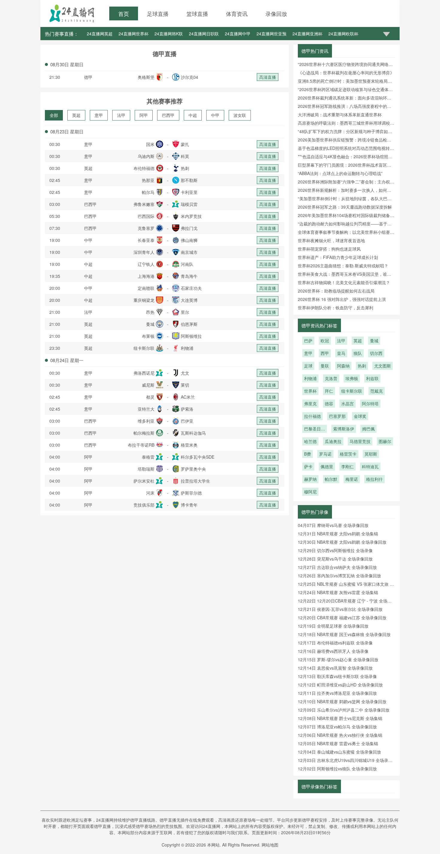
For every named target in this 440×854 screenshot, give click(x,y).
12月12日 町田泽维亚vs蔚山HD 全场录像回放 (340, 685)
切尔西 (376, 353)
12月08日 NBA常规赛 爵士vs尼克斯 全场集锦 (340, 718)
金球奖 (360, 416)
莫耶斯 (371, 454)
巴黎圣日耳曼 (314, 429)
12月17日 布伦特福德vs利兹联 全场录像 (335, 643)
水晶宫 (347, 403)
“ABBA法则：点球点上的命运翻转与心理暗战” (340, 173)
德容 (329, 403)
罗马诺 (325, 454)
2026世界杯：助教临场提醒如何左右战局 (336, 291)
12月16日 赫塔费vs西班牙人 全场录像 (333, 651)
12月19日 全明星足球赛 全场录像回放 (333, 626)
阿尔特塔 (370, 403)
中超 (193, 115)
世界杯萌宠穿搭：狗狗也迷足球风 (329, 249)
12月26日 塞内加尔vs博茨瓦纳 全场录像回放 (339, 576)
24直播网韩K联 (168, 34)
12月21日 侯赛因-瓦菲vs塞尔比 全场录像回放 (340, 609)
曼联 (325, 366)
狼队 (357, 353)
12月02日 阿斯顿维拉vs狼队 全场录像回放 (337, 769)
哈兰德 (310, 441)
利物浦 (310, 378)
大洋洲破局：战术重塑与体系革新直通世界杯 (340, 115)
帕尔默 (331, 479)
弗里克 (310, 403)
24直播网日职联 (204, 34)
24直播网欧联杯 (343, 34)
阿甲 (143, 115)
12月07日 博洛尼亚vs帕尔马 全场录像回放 (337, 727)
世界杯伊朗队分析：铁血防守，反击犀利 (335, 308)
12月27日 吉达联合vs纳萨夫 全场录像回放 (337, 567)
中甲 (215, 115)
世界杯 (310, 391)
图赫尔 (385, 441)
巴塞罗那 (337, 416)
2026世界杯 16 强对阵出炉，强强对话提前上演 (342, 299)
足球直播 (158, 13)
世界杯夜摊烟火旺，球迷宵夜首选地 (331, 240)
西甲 (325, 353)
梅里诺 (351, 479)
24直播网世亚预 (271, 34)
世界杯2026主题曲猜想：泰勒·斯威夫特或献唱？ (343, 266)
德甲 (88, 77)
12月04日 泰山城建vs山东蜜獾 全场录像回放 (339, 752)
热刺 (362, 366)
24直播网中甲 (238, 34)
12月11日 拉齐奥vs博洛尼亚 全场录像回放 (337, 693)
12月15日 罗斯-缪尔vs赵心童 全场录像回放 (338, 659)
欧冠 (325, 341)
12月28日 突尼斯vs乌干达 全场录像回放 (335, 559)
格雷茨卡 (348, 454)
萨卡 (308, 466)
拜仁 (329, 391)
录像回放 (276, 13)
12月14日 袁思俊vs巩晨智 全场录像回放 (335, 668)
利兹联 (372, 378)
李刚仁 (347, 466)
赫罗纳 (310, 479)
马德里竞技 (360, 441)
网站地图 (270, 845)
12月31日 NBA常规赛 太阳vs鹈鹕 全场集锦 (338, 534)
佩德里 (327, 466)
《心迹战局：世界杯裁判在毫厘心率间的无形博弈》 (346, 73)
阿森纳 (343, 366)
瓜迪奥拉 (333, 441)
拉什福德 (312, 416)
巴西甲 (168, 115)
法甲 (121, 115)
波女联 (239, 115)
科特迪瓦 (370, 466)
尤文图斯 (382, 366)
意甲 (99, 115)
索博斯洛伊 (343, 429)
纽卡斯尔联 (351, 391)
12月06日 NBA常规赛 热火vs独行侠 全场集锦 (340, 735)
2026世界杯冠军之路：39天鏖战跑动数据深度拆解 (345, 207)
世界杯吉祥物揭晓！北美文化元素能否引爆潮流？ (344, 282)
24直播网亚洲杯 (307, 34)
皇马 (341, 353)
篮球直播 (197, 13)
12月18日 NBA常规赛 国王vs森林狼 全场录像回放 (344, 634)
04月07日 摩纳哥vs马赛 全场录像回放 (333, 525)
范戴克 (376, 391)
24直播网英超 (100, 34)
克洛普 (331, 378)
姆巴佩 (368, 429)
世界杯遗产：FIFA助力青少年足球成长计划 (338, 257)
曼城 (374, 341)
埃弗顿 (351, 378)
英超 (76, 115)
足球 (308, 366)
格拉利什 (374, 479)
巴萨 (308, 341)
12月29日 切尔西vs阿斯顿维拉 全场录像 (335, 550)
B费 (307, 454)
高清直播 (267, 77)
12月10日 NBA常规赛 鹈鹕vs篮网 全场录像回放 (342, 701)
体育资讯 (237, 13)
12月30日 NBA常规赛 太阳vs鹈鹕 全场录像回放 (342, 542)
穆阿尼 (310, 492)
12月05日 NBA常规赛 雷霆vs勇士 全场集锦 (338, 743)
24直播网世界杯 (133, 34)
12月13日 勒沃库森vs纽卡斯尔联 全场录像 (337, 676)
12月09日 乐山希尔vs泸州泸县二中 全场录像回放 (343, 710)
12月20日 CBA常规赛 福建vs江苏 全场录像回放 (342, 617)
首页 (123, 13)
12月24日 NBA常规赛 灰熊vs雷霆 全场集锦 (338, 592)
